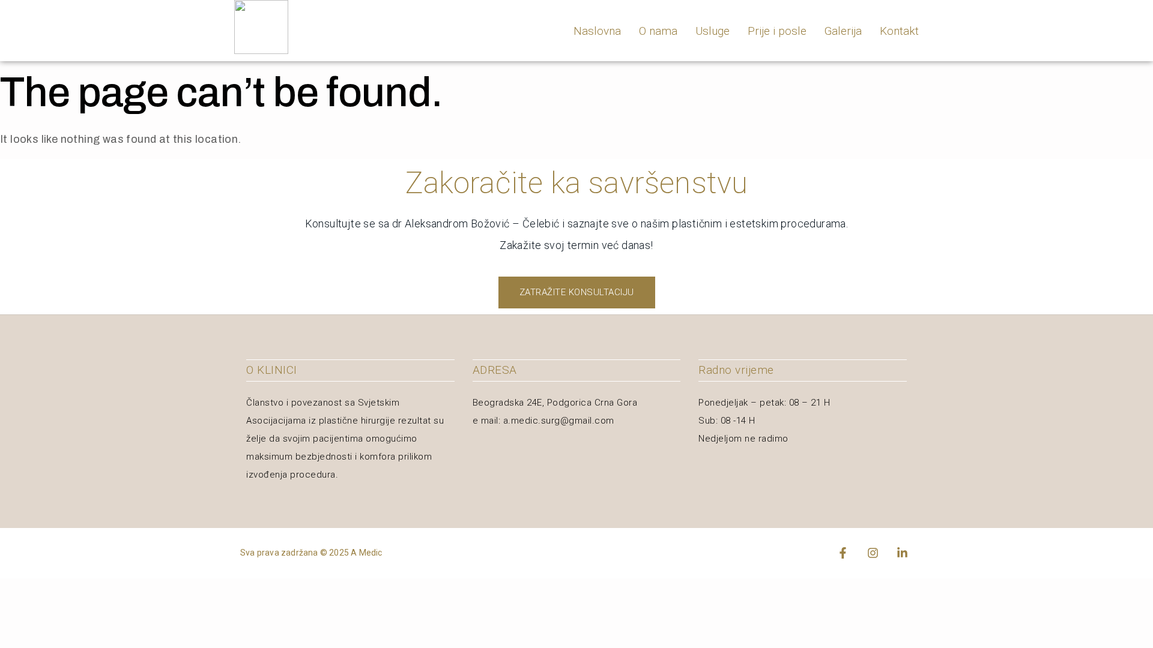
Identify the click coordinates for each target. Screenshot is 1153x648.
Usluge (712, 31)
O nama (658, 31)
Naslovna (597, 31)
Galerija (843, 31)
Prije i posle (777, 31)
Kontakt (899, 31)
